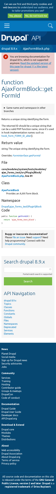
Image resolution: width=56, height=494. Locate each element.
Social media (8, 357)
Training (5, 381)
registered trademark (17, 486)
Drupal (46, 483)
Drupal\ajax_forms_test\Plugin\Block (21, 206)
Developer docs (9, 415)
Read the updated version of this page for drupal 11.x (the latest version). (30, 66)
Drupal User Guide (11, 412)
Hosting (5, 384)
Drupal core (7, 429)
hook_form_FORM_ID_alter (16, 135)
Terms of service (10, 460)
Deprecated (10, 327)
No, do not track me (36, 15)
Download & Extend (12, 424)
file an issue (19, 237)
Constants (9, 313)
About (5, 445)
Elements (9, 333)
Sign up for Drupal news (14, 360)
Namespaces (11, 323)
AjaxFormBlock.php (36, 48)
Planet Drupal (8, 353)
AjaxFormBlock (10, 190)
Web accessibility (10, 450)
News (4, 349)
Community (8, 373)
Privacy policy (8, 463)
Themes (5, 436)
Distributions (8, 439)
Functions (9, 310)
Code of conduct (10, 397)
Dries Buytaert (42, 486)
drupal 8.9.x (9, 48)
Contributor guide (11, 387)
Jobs (4, 367)
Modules (6, 432)
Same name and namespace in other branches (25, 109)
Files (6, 320)
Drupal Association (11, 453)
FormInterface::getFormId (26, 155)
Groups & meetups (11, 391)
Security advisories (11, 363)
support (36, 237)
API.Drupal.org (9, 418)
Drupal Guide (8, 408)
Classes (8, 307)
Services (8, 330)
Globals (8, 317)
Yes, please (15, 15)
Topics (7, 303)
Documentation (10, 404)
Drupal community (15, 244)
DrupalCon (7, 394)
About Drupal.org (10, 457)
